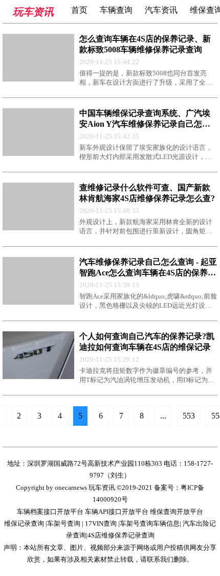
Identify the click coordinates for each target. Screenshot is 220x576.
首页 (79, 10)
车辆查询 (116, 10)
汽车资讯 (161, 10)
